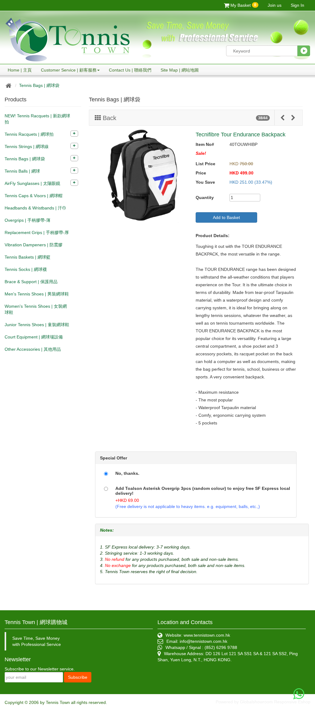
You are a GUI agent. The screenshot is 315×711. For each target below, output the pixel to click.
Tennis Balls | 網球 (22, 171)
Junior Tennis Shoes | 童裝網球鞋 (37, 324)
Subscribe (77, 677)
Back (108, 118)
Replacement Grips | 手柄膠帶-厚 (37, 232)
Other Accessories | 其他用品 (33, 349)
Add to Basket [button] (226, 217)
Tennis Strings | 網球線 (27, 146)
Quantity (205, 197)
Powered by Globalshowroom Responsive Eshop (263, 701)
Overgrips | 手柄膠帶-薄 (27, 220)
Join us (274, 5)
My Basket (242, 5)
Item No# (205, 144)
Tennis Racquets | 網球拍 (29, 134)
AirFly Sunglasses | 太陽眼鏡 (32, 183)
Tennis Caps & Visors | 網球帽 (33, 195)
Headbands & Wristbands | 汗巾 (35, 207)
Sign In (297, 5)
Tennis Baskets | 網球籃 (27, 257)
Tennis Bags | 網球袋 (39, 85)
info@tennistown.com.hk (203, 641)
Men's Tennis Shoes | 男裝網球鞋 (37, 293)
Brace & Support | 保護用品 (31, 281)
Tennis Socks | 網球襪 (26, 269)
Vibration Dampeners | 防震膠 (33, 244)
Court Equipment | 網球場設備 (34, 336)
